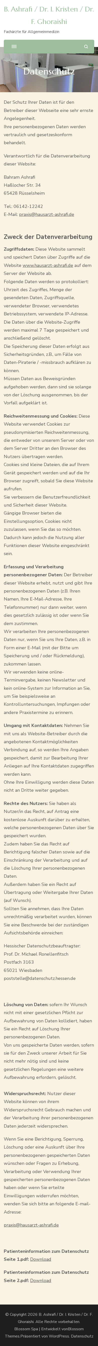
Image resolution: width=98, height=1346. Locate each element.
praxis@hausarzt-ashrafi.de (46, 214)
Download (40, 1259)
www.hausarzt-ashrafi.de (48, 265)
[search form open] (86, 46)
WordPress (59, 1336)
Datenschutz (82, 1336)
